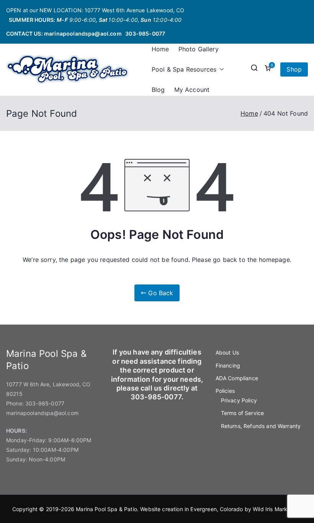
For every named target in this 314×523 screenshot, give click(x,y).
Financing (228, 365)
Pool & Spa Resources (184, 69)
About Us (227, 352)
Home (160, 49)
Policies (225, 390)
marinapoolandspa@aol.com (83, 33)
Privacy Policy (239, 400)
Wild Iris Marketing (276, 509)
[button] (220, 69)
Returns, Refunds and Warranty (261, 426)
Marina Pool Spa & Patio (106, 509)
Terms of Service (242, 413)
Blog (158, 89)
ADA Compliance (237, 378)
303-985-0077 (145, 33)
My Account (192, 89)
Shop (294, 69)
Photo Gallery (198, 49)
